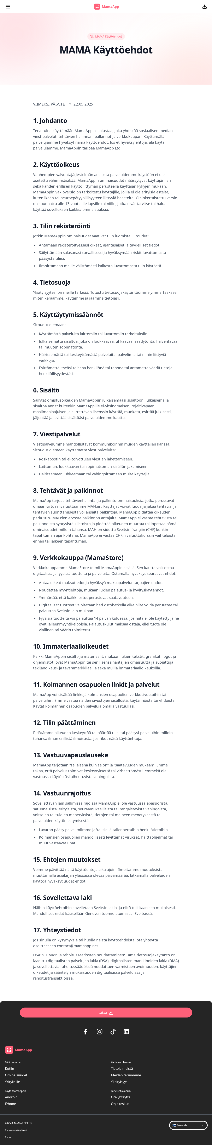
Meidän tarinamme (126, 1075)
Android (11, 1097)
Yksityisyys (119, 1081)
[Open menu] (8, 7)
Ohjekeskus (120, 1103)
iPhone (10, 1103)
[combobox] (188, 1125)
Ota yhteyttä (120, 1097)
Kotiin (9, 1068)
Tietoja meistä (122, 1068)
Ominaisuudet (16, 1075)
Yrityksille (12, 1081)
